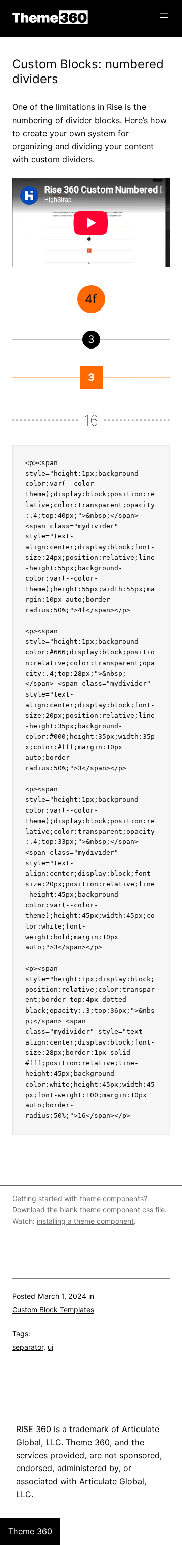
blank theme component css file (112, 1209)
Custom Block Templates (53, 1309)
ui (50, 1347)
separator (27, 1347)
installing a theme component (85, 1221)
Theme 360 (50, 17)
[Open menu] (164, 16)
